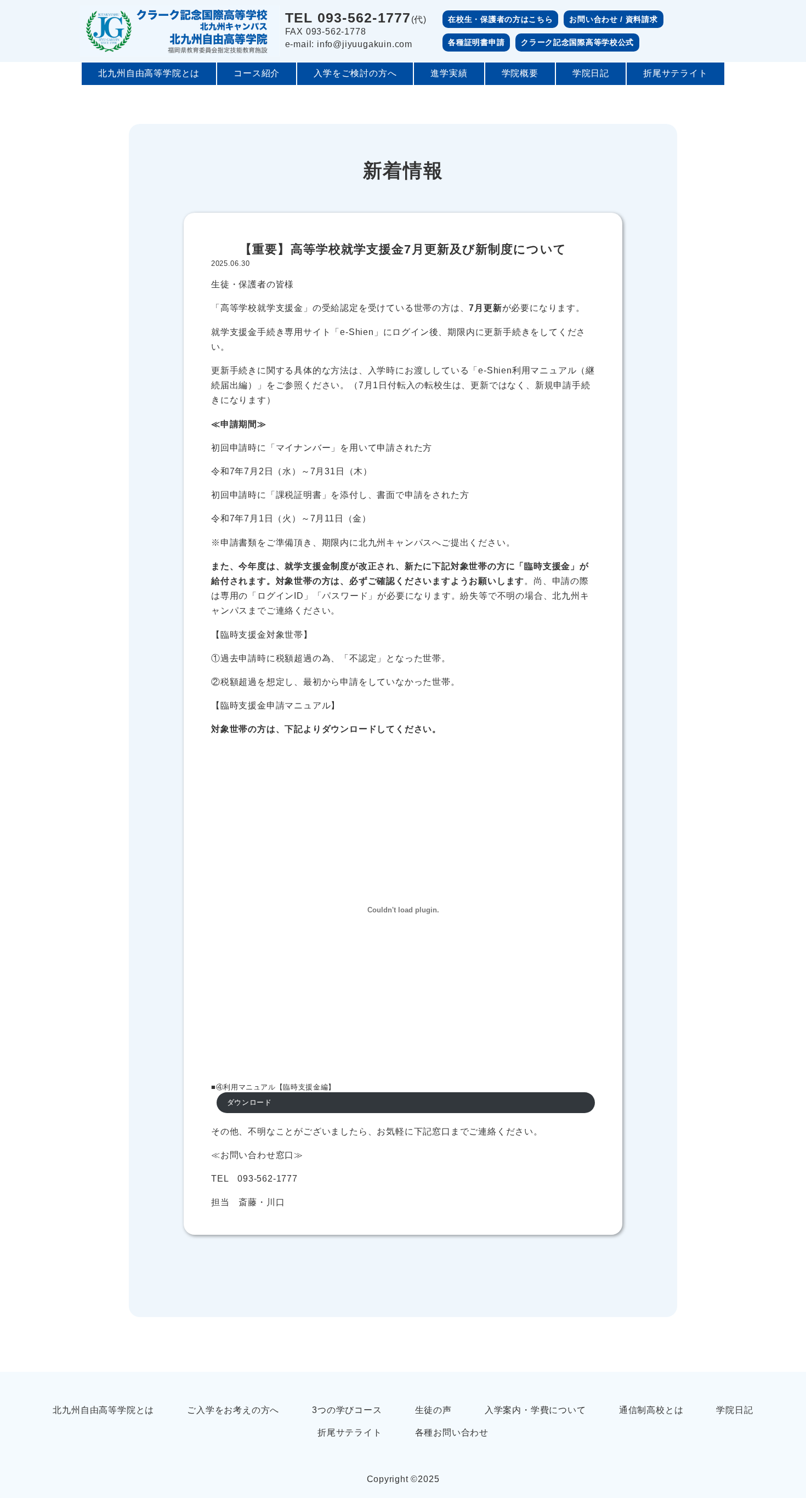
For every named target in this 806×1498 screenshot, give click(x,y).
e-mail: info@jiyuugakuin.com (348, 44)
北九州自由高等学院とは (149, 73)
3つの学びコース (347, 1410)
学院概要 (520, 73)
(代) (356, 18)
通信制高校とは (651, 1410)
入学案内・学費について (535, 1410)
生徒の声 (433, 1410)
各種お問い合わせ (452, 1432)
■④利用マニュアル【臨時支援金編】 (273, 1087)
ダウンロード (249, 1102)
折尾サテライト (675, 73)
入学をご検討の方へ (355, 73)
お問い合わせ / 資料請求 (613, 19)
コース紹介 (257, 73)
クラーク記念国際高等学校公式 (577, 42)
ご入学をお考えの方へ (233, 1410)
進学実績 (448, 73)
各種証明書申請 (476, 42)
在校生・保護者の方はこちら (500, 19)
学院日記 (590, 73)
